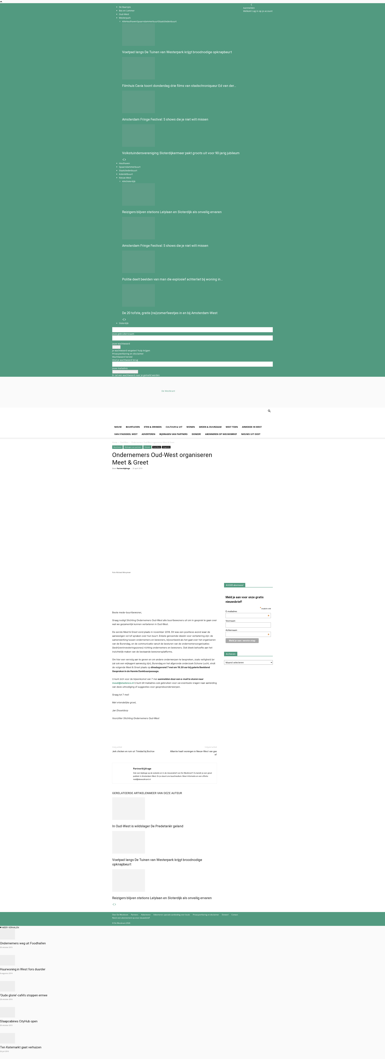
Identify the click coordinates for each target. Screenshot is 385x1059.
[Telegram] (143, 480)
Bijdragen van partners (173, 434)
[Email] (129, 480)
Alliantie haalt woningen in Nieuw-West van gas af (193, 753)
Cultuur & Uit (174, 426)
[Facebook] (115, 480)
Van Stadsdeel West (125, 434)
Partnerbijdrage (123, 468)
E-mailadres (248, 611)
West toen (232, 426)
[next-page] (115, 904)
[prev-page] (113, 904)
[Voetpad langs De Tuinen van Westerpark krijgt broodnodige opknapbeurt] (164, 842)
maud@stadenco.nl (123, 683)
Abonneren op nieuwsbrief (221, 434)
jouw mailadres (120, 368)
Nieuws (147, 447)
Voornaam (230, 621)
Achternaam (248, 630)
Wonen (190, 426)
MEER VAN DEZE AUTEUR (165, 793)
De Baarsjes (125, 7)
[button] (269, 411)
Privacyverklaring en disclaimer (128, 353)
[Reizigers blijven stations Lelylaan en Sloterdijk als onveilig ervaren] (164, 880)
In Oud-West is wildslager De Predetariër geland (147, 826)
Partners (134, 914)
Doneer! (196, 434)
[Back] (251, 4)
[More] (150, 480)
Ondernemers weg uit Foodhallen (23, 943)
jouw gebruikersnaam (123, 333)
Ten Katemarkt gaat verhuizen (20, 1047)
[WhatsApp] (122, 480)
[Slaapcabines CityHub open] (192, 1012)
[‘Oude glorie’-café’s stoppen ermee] (192, 986)
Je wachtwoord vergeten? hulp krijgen (131, 350)
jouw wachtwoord (121, 343)
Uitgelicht (166, 447)
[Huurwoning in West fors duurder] (192, 960)
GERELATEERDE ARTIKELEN (130, 793)
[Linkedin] (136, 480)
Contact (234, 914)
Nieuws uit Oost (250, 434)
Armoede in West (252, 426)
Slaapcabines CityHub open (18, 1021)
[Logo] (135, 421)
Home (114, 442)
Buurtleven (133, 426)
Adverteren (148, 434)
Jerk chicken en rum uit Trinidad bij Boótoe (133, 751)
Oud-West (124, 442)
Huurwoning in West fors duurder (22, 969)
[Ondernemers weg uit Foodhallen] (192, 934)
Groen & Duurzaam (210, 426)
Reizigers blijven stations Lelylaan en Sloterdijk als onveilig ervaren (162, 898)
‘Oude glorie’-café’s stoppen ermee (23, 995)
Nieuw (118, 426)
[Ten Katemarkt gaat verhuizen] (192, 1038)
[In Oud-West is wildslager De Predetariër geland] (164, 808)
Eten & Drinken (153, 426)
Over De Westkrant (120, 914)
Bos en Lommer (127, 10)
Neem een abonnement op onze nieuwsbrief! (131, 918)
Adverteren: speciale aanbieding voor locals (171, 914)
